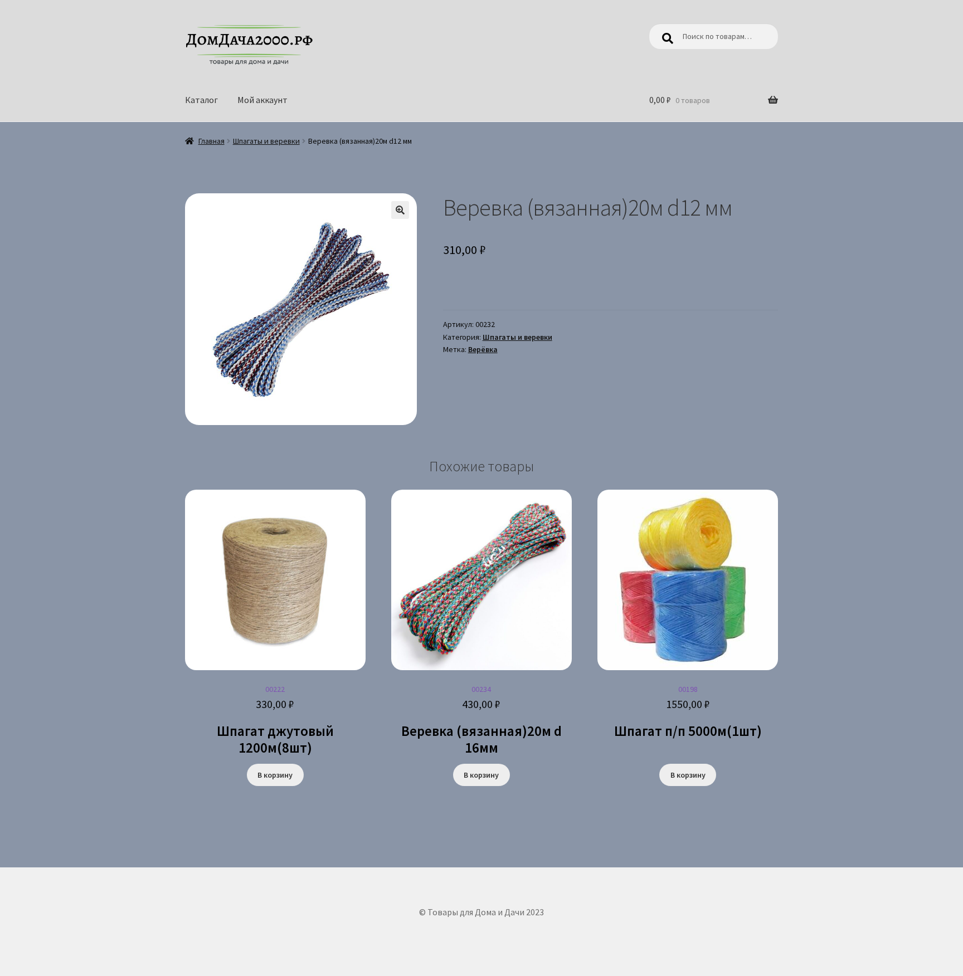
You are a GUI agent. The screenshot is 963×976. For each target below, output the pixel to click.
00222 (275, 720)
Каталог (201, 99)
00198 (688, 712)
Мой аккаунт (262, 99)
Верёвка (483, 349)
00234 (481, 720)
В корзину (275, 775)
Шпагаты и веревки (266, 141)
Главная (211, 141)
